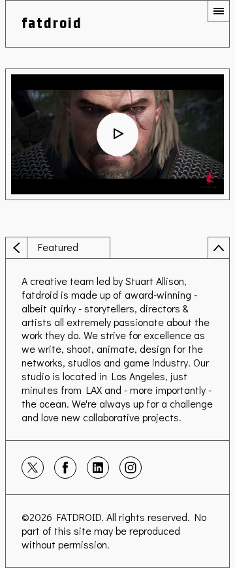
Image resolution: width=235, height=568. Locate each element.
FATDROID (79, 517)
